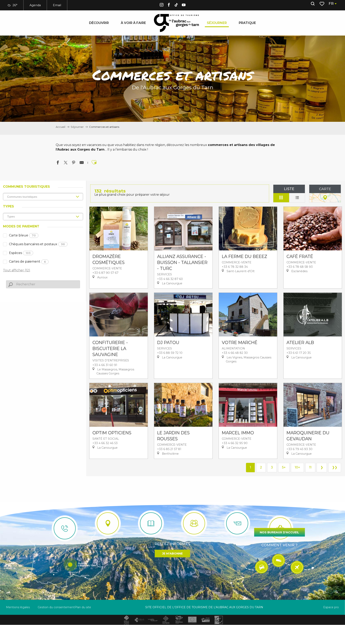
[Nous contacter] (65, 528)
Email (57, 5)
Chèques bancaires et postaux (37, 244)
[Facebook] (169, 5)
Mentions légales (18, 607)
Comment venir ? (279, 545)
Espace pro (331, 607)
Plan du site (83, 607)
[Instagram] (161, 5)
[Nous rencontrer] (108, 523)
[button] (312, 3)
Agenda (35, 5)
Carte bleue (22, 235)
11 (310, 467)
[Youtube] (183, 5)
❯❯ (334, 467)
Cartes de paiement (27, 261)
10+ (297, 467)
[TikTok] (176, 5)
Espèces (20, 253)
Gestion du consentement (56, 607)
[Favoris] (322, 4)
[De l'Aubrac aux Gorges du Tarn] (176, 23)
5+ (284, 467)
